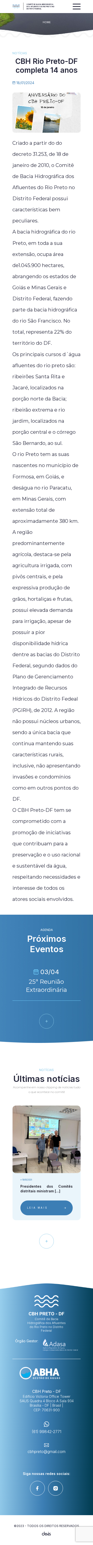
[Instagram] (55, 1488)
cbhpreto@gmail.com (46, 1451)
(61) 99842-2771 (46, 1431)
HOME (47, 22)
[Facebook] (37, 1488)
